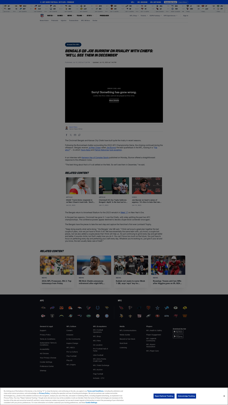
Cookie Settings (91, 402)
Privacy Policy (44, 393)
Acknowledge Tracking (186, 396)
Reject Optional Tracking (164, 396)
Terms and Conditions (95, 391)
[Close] (224, 396)
